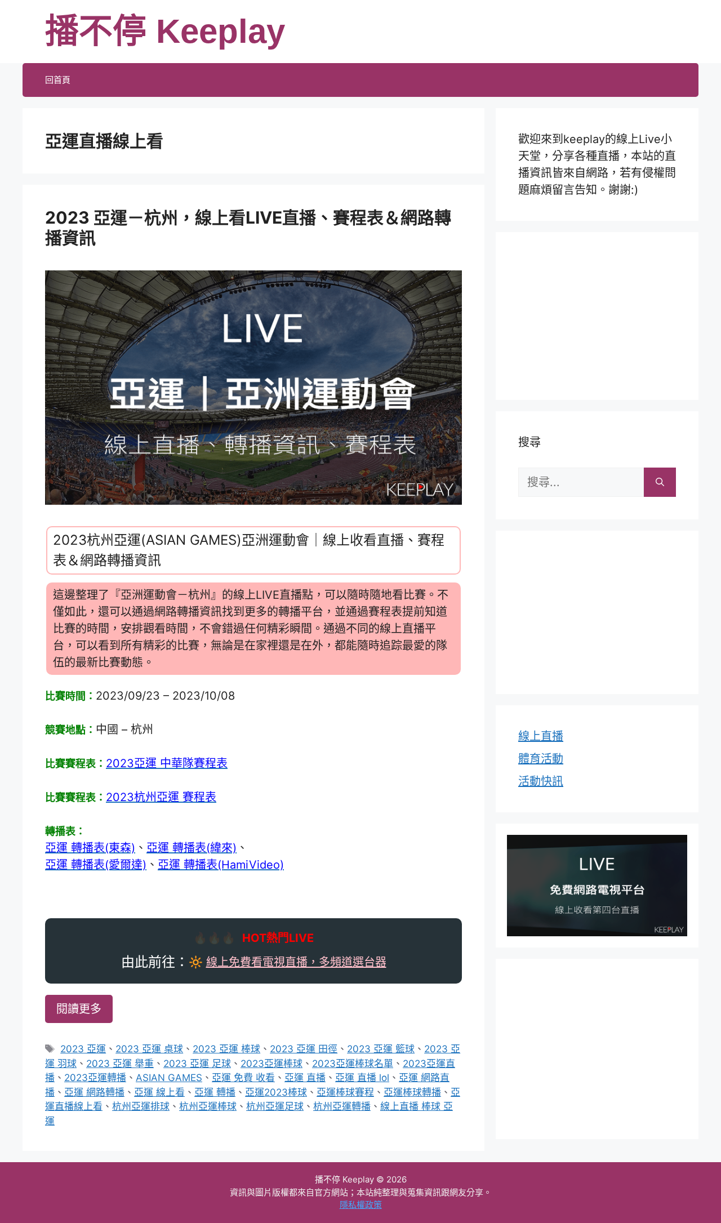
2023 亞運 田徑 (303, 1049)
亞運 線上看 (159, 1092)
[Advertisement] (597, 313)
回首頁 (57, 79)
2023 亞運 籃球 (381, 1049)
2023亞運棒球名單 (352, 1063)
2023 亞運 (83, 1049)
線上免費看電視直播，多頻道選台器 (296, 962)
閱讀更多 (78, 1009)
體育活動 (540, 759)
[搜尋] (660, 482)
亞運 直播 (305, 1077)
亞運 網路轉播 (94, 1092)
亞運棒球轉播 (412, 1092)
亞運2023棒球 (276, 1092)
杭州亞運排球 (141, 1106)
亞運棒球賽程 (345, 1092)
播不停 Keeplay (165, 31)
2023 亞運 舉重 (120, 1063)
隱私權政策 (361, 1204)
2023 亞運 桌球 (149, 1049)
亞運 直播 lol (362, 1077)
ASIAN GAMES (169, 1077)
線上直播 (540, 736)
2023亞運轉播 (95, 1077)
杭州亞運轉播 (342, 1106)
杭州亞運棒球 (208, 1106)
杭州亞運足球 (275, 1106)
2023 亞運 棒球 (226, 1049)
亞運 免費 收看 (243, 1077)
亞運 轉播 (214, 1092)
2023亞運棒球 (271, 1063)
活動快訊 (540, 781)
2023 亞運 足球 (197, 1063)
